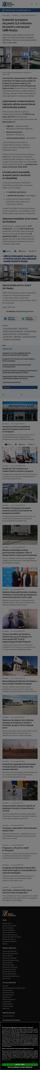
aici (10, 1041)
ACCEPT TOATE (20, 1064)
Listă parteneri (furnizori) (6, 1060)
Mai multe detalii (23, 1033)
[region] (20, 1046)
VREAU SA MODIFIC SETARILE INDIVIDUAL (20, 1067)
